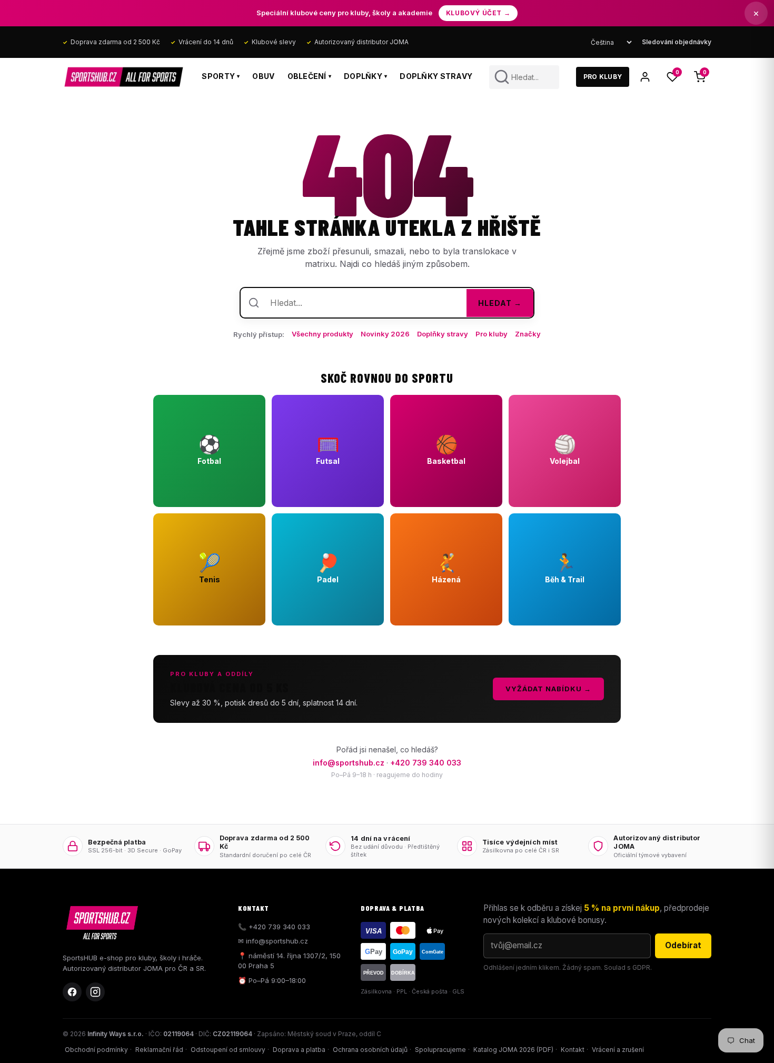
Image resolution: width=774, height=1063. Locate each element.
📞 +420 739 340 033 (274, 926)
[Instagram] (95, 991)
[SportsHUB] (124, 76)
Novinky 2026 (385, 334)
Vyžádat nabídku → (548, 688)
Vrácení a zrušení (618, 1050)
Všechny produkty (322, 334)
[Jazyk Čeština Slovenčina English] (611, 42)
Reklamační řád (159, 1050)
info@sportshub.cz (348, 762)
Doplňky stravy (436, 76)
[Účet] (645, 76)
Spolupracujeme (440, 1050)
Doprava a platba (299, 1050)
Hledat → (500, 303)
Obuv (263, 76)
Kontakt (572, 1050)
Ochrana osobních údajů (370, 1050)
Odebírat (683, 945)
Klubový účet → (478, 13)
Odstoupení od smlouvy (228, 1050)
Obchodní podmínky (96, 1050)
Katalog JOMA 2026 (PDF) (513, 1050)
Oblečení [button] (309, 76)
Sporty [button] (221, 76)
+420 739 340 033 (425, 762)
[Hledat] (501, 76)
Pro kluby (491, 334)
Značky (528, 334)
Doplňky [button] (365, 76)
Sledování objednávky (676, 42)
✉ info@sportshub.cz (273, 941)
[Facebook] (72, 991)
